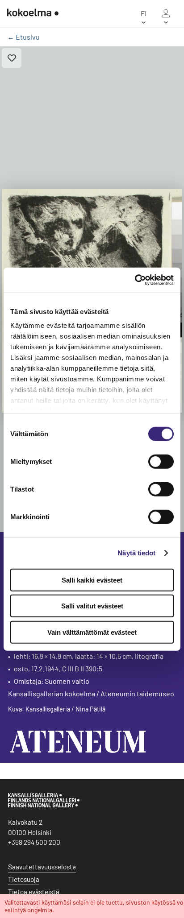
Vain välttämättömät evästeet (92, 632)
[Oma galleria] (166, 13)
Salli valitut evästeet (92, 606)
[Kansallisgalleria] (43, 805)
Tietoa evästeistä (33, 892)
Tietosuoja (23, 879)
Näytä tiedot (136, 553)
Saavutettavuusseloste (42, 867)
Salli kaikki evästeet (92, 579)
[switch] (161, 461)
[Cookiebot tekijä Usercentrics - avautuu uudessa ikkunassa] (135, 280)
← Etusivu (23, 37)
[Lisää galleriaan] (11, 58)
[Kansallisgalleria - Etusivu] (33, 13)
